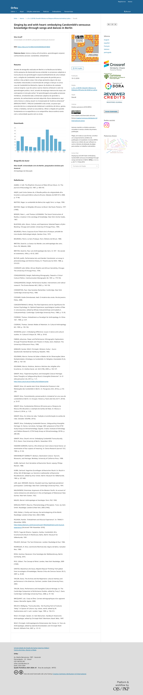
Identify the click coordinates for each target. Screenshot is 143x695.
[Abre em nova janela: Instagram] (106, 127)
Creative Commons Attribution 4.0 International (69, 674)
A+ (109, 24)
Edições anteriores (33, 11)
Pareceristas (68, 11)
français (107, 46)
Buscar (128, 11)
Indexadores (56, 11)
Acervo (22, 18)
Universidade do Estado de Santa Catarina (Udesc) (31, 648)
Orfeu (14, 8)
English (106, 40)
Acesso (130, 2)
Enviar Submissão (111, 111)
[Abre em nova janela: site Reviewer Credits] (114, 102)
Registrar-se (122, 2)
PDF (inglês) (78, 68)
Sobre (13, 11)
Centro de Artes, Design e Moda (25, 650)
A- (115, 24)
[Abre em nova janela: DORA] (114, 90)
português (107, 52)
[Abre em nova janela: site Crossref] (114, 70)
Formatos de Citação (79, 166)
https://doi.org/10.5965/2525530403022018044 (33, 47)
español (107, 43)
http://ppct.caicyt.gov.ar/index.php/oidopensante (31, 381)
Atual (22, 11)
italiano (106, 49)
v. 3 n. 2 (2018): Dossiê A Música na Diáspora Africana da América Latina (48, 18)
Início (15, 18)
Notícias (46, 11)
